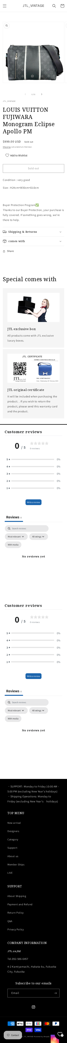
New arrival (14, 822)
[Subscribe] (55, 993)
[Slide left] (25, 94)
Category (12, 839)
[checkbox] (13, 544)
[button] (5, 6)
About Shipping (16, 896)
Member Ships (15, 864)
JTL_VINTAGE (28, 1036)
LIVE (9, 872)
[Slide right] (42, 94)
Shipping (7, 147)
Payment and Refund (20, 904)
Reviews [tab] (14, 517)
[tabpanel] (33, 561)
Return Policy (15, 912)
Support (12, 847)
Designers (13, 831)
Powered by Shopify (42, 1036)
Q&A (9, 921)
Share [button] (10, 251)
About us (12, 856)
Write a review (33, 502)
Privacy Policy (15, 929)
